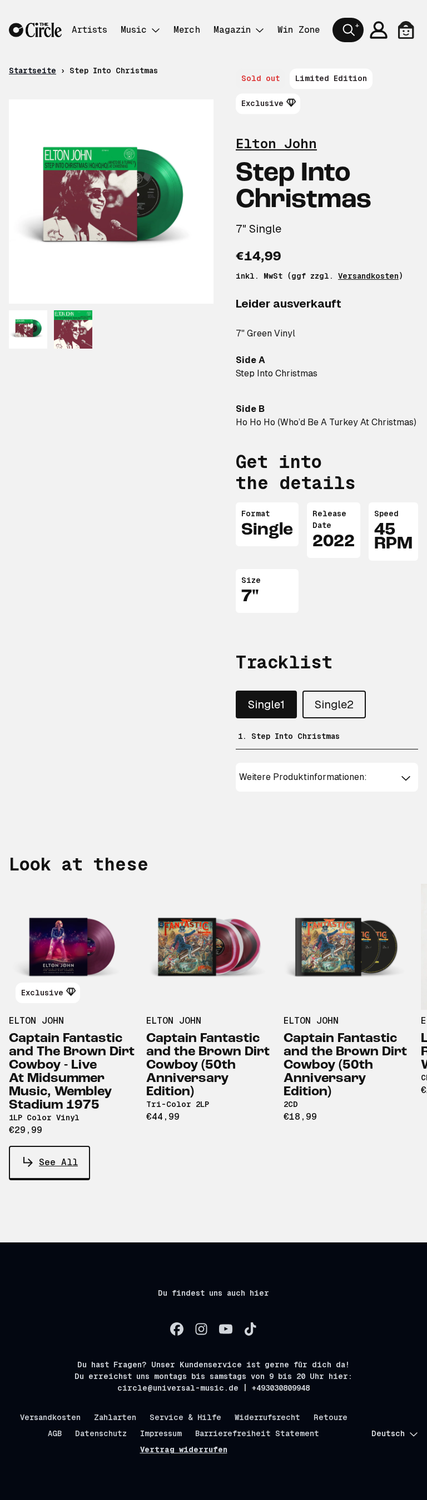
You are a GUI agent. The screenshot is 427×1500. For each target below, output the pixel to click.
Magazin (232, 29)
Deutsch (388, 1433)
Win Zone (298, 29)
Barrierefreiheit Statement (257, 1433)
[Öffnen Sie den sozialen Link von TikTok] (250, 1329)
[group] (28, 329)
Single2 (334, 704)
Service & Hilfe (185, 1417)
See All (58, 1162)
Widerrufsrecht (267, 1417)
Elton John (276, 143)
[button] (327, 777)
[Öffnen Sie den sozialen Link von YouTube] (226, 1329)
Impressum (161, 1433)
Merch (186, 29)
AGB (55, 1433)
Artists (89, 29)
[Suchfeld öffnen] (348, 30)
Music (134, 29)
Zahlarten (115, 1417)
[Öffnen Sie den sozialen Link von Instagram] (201, 1329)
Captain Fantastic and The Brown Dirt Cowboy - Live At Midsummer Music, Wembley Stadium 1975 (72, 1072)
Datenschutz (101, 1433)
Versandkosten (368, 275)
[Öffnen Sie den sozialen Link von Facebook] (177, 1329)
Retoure (330, 1417)
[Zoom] (111, 201)
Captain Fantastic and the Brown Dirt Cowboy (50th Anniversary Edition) (208, 1065)
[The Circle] (35, 30)
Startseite (32, 70)
